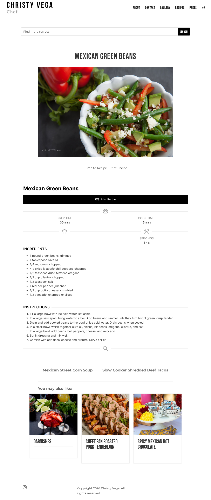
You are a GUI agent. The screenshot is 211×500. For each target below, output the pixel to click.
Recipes (180, 8)
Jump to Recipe (95, 168)
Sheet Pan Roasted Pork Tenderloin (102, 444)
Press (193, 8)
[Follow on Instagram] (24, 487)
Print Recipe (118, 168)
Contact (150, 8)
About (136, 8)
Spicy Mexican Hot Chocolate (153, 444)
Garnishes (42, 442)
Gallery (165, 8)
